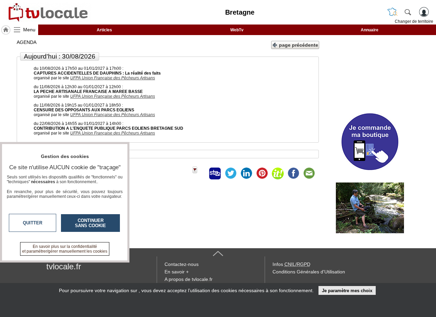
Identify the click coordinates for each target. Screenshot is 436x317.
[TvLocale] (47, 12)
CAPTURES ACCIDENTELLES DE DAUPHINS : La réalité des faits (97, 73)
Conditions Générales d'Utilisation (308, 271)
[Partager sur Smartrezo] (215, 173)
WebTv (237, 30)
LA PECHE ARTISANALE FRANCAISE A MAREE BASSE (88, 91)
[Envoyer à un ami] (309, 173)
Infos (291, 264)
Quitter (32, 222)
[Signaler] (199, 173)
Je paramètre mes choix (347, 290)
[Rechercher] (408, 12)
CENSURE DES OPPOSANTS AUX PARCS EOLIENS (84, 110)
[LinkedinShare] (246, 173)
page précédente (298, 45)
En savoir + (177, 271)
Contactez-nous (182, 264)
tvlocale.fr (63, 266)
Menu (29, 29)
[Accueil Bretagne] (5, 30)
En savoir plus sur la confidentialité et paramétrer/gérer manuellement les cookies (64, 249)
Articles (104, 30)
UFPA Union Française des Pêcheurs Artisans (112, 78)
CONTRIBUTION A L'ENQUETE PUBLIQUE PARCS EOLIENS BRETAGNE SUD (108, 128)
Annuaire (369, 30)
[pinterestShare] (262, 173)
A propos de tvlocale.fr (189, 279)
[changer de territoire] (392, 12)
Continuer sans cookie (90, 223)
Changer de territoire (414, 21)
